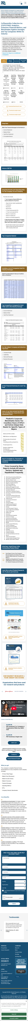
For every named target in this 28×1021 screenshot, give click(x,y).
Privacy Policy (4, 971)
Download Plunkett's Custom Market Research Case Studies (15, 637)
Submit (14, 903)
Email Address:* (5, 875)
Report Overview (4, 61)
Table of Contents (10, 61)
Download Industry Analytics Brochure (15, 668)
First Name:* (5, 865)
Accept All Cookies (14, 1018)
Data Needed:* (5, 856)
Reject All (14, 1014)
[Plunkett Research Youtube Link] (8, 961)
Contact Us (14, 754)
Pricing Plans (4, 948)
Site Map (17, 954)
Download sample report (15, 110)
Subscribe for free (21, 971)
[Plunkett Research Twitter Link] (4, 961)
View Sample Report (23, 61)
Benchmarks (16, 61)
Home (2, 10)
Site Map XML (18, 956)
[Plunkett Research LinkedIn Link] (2, 961)
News (16, 950)
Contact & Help (18, 952)
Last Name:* (5, 870)
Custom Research (5, 950)
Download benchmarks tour (15, 106)
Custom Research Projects (14, 758)
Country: (4, 881)
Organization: (5, 884)
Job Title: (4, 888)
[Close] (26, 1001)
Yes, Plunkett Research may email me (14, 891)
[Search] (25, 3)
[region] (14, 1010)
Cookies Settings (14, 1010)
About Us (17, 948)
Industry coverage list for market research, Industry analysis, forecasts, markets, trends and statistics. (12, 12)
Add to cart (14, 742)
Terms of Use (24, 996)
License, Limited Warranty (7, 719)
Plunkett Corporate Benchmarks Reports (15, 13)
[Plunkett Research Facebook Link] (6, 961)
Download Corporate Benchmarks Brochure (14, 603)
